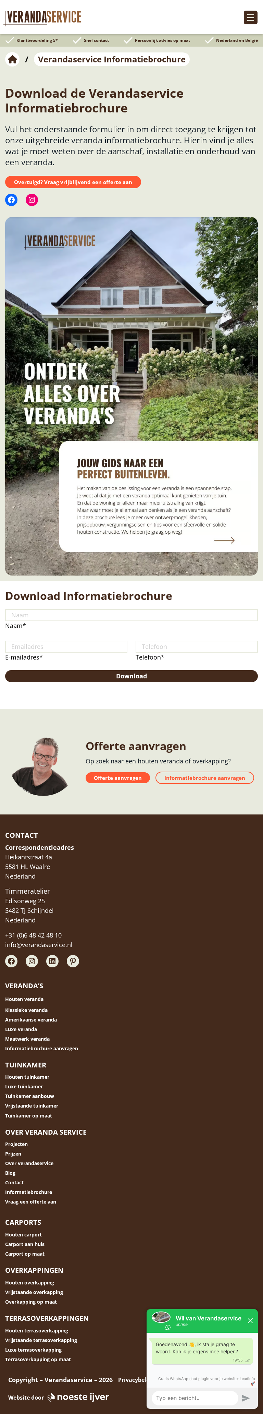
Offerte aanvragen (118, 777)
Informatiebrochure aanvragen (204, 777)
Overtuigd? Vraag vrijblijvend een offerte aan (73, 182)
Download (131, 676)
